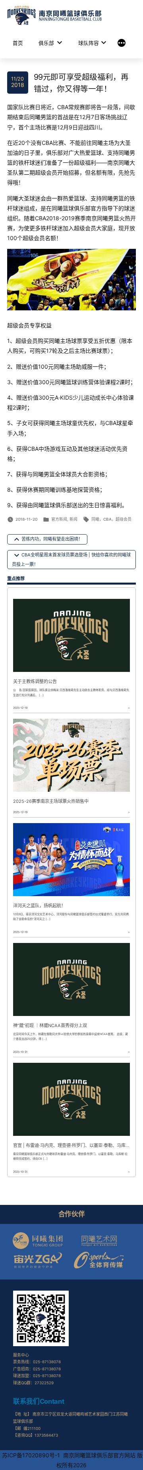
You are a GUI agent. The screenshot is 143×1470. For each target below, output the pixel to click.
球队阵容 (88, 43)
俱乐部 (46, 43)
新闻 (73, 519)
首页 (18, 43)
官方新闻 (59, 519)
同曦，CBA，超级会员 (111, 519)
